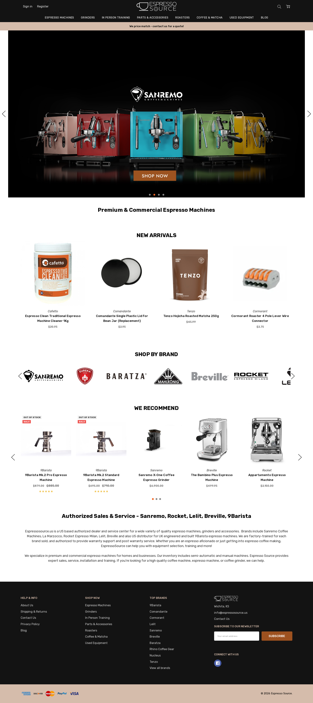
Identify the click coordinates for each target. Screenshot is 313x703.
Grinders (88, 17)
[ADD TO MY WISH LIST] (78, 253)
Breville (155, 636)
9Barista (155, 605)
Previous (20, 376)
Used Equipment (241, 17)
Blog (264, 17)
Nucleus (155, 655)
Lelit (153, 624)
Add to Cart (52, 297)
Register (43, 6)
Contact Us (28, 617)
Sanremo (156, 630)
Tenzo (154, 662)
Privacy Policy (30, 624)
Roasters (182, 17)
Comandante (158, 611)
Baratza (155, 643)
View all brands (160, 668)
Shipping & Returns (34, 611)
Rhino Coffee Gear (162, 649)
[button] (156, 113)
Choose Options (156, 456)
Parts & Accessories (152, 17)
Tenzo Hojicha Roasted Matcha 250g (191, 316)
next (309, 114)
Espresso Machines (59, 17)
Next (293, 376)
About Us (27, 605)
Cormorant (157, 617)
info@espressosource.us (230, 612)
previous (4, 114)
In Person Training (116, 17)
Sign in (27, 6)
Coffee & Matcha (210, 17)
